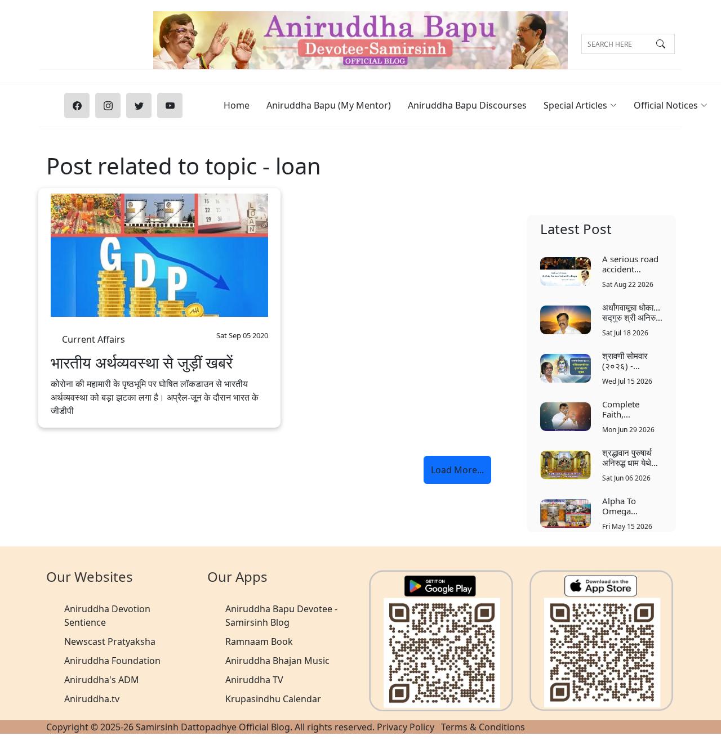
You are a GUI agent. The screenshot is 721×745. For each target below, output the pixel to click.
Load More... (457, 470)
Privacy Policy (405, 727)
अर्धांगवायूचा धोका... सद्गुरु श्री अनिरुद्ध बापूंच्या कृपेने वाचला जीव (631, 312)
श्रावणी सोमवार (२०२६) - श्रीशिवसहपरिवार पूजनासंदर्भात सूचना (631, 360)
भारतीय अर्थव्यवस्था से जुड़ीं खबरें (142, 362)
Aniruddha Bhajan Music (277, 660)
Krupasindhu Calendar (273, 699)
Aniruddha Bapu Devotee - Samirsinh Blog (281, 616)
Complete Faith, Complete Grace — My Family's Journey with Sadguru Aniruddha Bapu (626, 408)
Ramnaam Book (259, 641)
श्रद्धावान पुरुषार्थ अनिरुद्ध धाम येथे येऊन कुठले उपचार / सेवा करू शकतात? (632, 457)
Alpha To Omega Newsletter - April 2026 (625, 505)
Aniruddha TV (254, 680)
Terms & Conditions (483, 727)
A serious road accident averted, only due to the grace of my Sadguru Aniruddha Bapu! (630, 263)
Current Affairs (93, 336)
